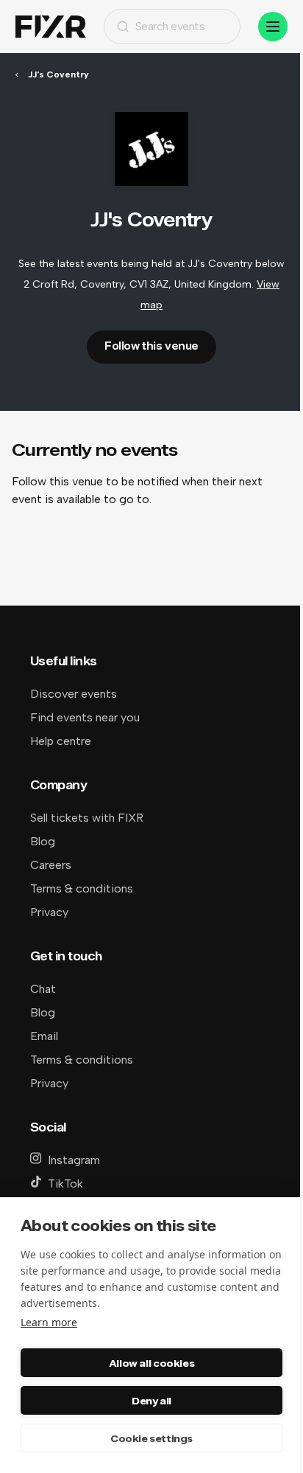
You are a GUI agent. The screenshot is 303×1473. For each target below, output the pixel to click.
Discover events (73, 694)
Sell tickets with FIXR (86, 818)
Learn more (49, 1322)
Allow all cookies (151, 1363)
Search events (170, 26)
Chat (43, 989)
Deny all (151, 1401)
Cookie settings (151, 1438)
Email (44, 1036)
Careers (50, 865)
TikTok (65, 1183)
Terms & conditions (81, 888)
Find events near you (85, 717)
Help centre (60, 741)
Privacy (49, 912)
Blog (42, 841)
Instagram (74, 1160)
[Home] (50, 27)
